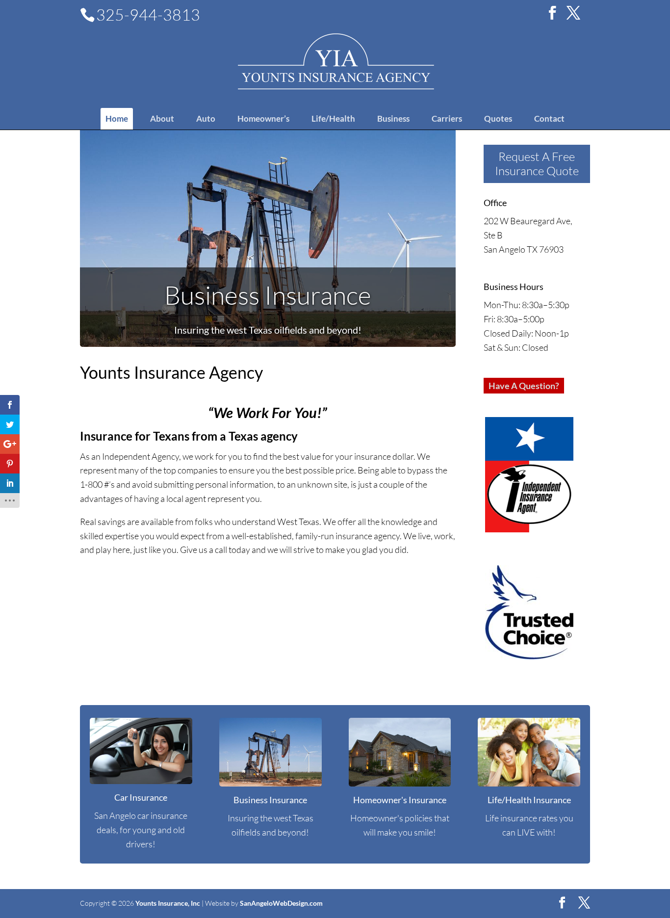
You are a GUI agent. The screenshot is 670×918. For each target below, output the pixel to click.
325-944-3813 (148, 14)
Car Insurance (140, 797)
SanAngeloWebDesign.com (281, 903)
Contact (549, 118)
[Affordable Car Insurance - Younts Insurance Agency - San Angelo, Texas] (336, 60)
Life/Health (333, 118)
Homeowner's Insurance (399, 799)
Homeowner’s (263, 118)
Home (116, 118)
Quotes (498, 118)
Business (393, 118)
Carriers (447, 118)
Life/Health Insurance (529, 799)
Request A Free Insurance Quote (537, 163)
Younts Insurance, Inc (167, 903)
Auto (205, 118)
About (162, 118)
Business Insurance (267, 295)
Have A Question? (524, 385)
